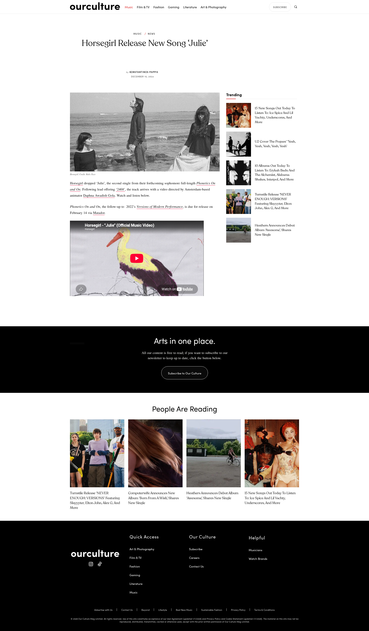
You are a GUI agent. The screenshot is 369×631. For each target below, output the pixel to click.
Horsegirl (76, 183)
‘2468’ (120, 189)
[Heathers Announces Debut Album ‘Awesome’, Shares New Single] (238, 230)
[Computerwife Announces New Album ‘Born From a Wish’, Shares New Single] (155, 453)
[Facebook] (138, 61)
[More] (174, 61)
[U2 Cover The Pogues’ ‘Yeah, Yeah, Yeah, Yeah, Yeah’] (238, 144)
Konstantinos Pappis (144, 71)
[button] (295, 6)
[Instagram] (91, 564)
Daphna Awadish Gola (99, 195)
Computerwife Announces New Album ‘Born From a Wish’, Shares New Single (153, 498)
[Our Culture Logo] (95, 6)
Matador (99, 212)
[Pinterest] (147, 61)
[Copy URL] (165, 61)
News (151, 34)
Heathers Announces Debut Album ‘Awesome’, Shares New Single (275, 230)
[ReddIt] (156, 61)
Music (137, 34)
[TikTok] (99, 564)
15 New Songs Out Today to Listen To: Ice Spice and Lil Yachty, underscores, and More (270, 498)
